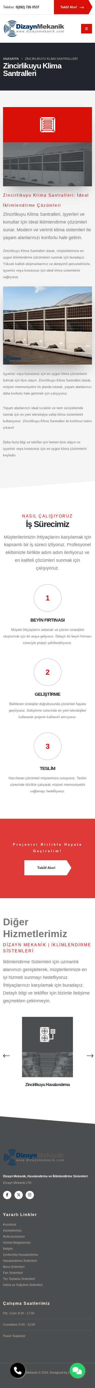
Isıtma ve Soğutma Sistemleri (23, 1284)
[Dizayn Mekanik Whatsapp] (77, 1370)
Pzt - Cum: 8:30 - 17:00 (18, 1313)
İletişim (8, 1248)
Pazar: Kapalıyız (14, 1335)
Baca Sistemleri (14, 1266)
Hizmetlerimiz (12, 1230)
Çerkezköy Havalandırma (20, 1254)
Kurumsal (9, 1224)
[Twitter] (18, 1195)
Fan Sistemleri (13, 1272)
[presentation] (5, 1055)
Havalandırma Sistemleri (20, 1260)
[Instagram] (30, 1195)
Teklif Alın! (69, 7)
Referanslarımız (14, 1236)
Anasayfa (11, 59)
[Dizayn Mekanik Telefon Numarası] (17, 1370)
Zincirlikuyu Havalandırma (47, 1084)
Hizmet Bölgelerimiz (17, 1242)
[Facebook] (7, 1195)
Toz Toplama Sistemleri (19, 1278)
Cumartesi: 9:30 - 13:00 (19, 1324)
